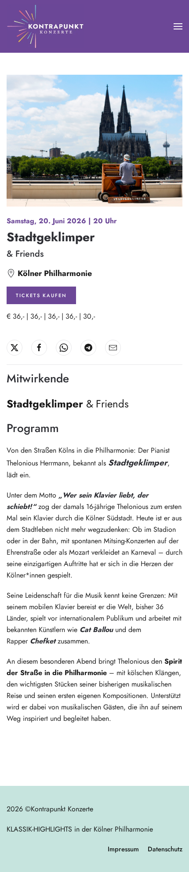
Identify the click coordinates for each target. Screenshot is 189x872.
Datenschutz (165, 849)
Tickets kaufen (41, 295)
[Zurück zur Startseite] (45, 26)
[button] (178, 26)
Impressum (123, 849)
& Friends (25, 253)
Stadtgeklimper (51, 237)
